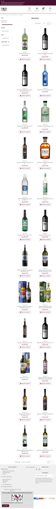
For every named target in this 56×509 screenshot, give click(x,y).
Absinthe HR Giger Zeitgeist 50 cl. (45, 414)
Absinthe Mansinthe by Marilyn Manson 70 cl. (25, 451)
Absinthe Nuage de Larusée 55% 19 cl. (25, 199)
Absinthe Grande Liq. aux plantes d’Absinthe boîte (45, 307)
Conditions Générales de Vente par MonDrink (12, 490)
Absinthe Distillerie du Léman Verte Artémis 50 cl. (24, 90)
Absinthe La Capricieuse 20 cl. (25, 126)
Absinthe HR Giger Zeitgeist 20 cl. (25, 163)
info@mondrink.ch (7, 486)
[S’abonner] (53, 475)
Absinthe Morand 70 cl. (45, 235)
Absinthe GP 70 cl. (25, 377)
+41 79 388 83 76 (7, 484)
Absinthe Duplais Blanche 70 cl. (45, 450)
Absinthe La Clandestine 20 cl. (45, 90)
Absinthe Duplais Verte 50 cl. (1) (45, 342)
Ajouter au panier (25, 59)
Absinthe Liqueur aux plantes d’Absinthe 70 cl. (24, 270)
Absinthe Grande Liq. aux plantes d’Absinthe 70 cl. (45, 270)
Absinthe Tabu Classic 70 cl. (25, 235)
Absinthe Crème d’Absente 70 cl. (45, 126)
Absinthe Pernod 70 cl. (25, 53)
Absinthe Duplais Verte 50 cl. (24, 342)
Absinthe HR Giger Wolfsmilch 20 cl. (45, 163)
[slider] (1, 25)
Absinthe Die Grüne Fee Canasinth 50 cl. (25, 414)
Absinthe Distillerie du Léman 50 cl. (45, 54)
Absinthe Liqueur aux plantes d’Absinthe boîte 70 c (24, 307)
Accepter (5, 505)
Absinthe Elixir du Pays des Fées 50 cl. (45, 199)
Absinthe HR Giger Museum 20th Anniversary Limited (45, 378)
